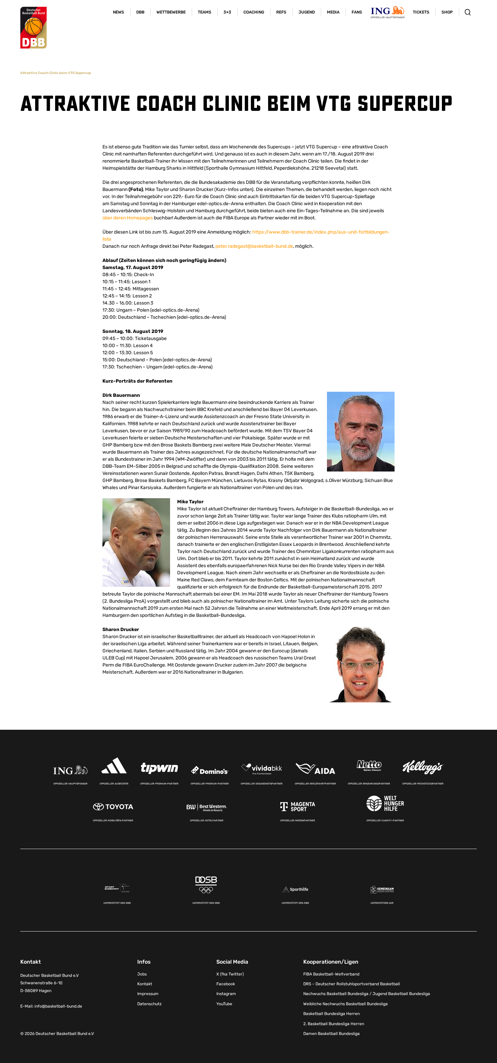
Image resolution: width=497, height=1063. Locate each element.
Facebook (225, 984)
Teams (204, 12)
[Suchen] (468, 12)
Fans (357, 12)
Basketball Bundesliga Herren (331, 1013)
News (118, 12)
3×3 (227, 12)
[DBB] (33, 28)
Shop (447, 12)
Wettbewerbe (171, 12)
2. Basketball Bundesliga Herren (333, 1023)
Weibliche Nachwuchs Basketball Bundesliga (345, 1003)
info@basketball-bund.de (58, 1006)
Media (333, 12)
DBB (140, 12)
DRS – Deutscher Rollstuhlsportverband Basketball (351, 984)
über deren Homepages (127, 218)
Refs (281, 12)
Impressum (148, 993)
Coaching (253, 12)
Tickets (421, 12)
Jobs (142, 974)
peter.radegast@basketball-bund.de (254, 246)
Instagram (226, 993)
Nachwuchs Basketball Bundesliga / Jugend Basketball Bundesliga (366, 993)
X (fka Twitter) (230, 974)
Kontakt (144, 984)
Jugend (307, 12)
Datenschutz (149, 1003)
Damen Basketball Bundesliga (331, 1033)
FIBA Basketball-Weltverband (331, 974)
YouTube (224, 1003)
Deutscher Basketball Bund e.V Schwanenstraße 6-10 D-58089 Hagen (49, 983)
